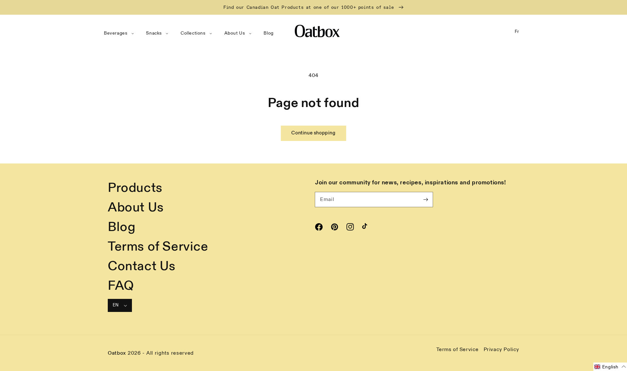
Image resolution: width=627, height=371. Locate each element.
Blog (121, 227)
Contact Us (142, 266)
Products (135, 188)
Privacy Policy (501, 349)
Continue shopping (313, 133)
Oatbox (117, 353)
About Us (136, 207)
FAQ (121, 286)
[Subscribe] (425, 199)
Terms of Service (158, 247)
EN (116, 305)
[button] (120, 33)
